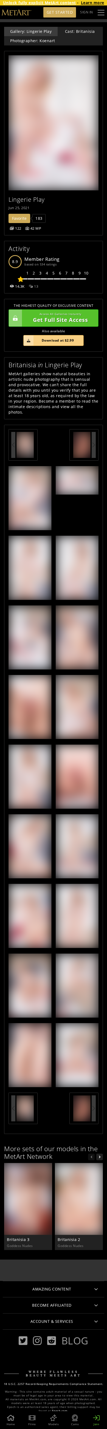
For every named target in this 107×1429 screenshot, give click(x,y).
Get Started (60, 12)
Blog (74, 1340)
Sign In (86, 12)
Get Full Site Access (60, 318)
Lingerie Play (27, 199)
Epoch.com (59, 1411)
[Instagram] (37, 1341)
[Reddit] (51, 1341)
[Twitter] (23, 1341)
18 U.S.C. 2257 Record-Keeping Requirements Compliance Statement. (53, 1384)
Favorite (19, 218)
